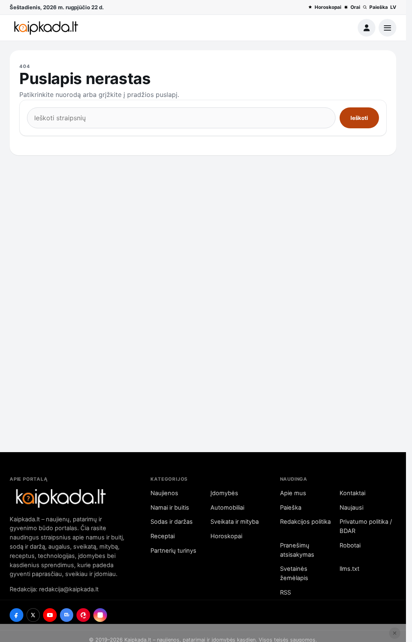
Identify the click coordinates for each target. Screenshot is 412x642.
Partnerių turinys (173, 550)
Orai (355, 7)
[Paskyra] (366, 28)
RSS (285, 592)
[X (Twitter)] (33, 615)
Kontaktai (352, 493)
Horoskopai (328, 7)
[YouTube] (50, 615)
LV (393, 7)
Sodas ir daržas (171, 521)
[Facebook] (16, 615)
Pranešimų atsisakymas (297, 550)
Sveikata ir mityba (234, 521)
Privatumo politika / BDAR (366, 526)
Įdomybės (224, 493)
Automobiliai (227, 507)
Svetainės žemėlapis (294, 573)
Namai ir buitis (169, 507)
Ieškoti (359, 118)
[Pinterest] (83, 615)
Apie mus (293, 493)
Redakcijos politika (305, 521)
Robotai (350, 545)
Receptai (162, 536)
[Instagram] (100, 615)
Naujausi (351, 507)
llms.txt (349, 568)
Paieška (378, 7)
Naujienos (164, 493)
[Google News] (67, 615)
